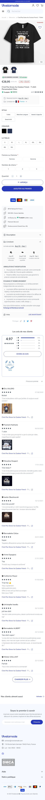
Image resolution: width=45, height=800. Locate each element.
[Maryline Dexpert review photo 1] (7, 481)
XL (26, 142)
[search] (8, 11)
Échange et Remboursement (13, 308)
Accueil (4, 17)
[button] (22, 155)
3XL (40, 142)
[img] (6, 392)
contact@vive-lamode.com (14, 741)
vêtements (12, 17)
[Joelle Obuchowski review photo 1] (7, 517)
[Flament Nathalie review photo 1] (7, 445)
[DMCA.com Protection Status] (22, 762)
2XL (33, 142)
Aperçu (23, 182)
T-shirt (8, 114)
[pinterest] (31, 321)
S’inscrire (37, 722)
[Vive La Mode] (10, 5)
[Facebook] (3, 754)
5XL (12, 147)
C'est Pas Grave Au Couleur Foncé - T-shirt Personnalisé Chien (15, 417)
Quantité (5, 176)
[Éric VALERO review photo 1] (7, 408)
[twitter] (27, 321)
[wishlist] (37, 5)
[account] (33, 5)
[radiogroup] (22, 159)
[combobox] (24, 11)
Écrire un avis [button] (22, 354)
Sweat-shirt (8, 119)
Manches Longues (22, 114)
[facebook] (24, 321)
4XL (5, 147)
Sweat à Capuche (36, 114)
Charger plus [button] (21, 679)
